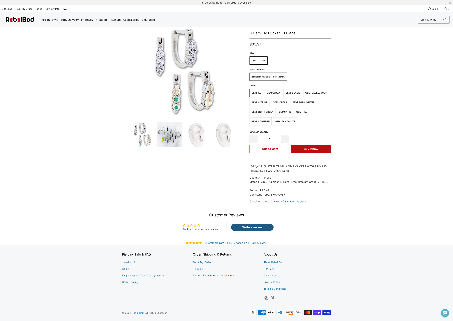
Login (435, 8)
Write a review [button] (252, 227)
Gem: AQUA (273, 92)
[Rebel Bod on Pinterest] (272, 298)
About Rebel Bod (273, 262)
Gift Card (7, 8)
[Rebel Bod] (20, 19)
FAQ (65, 8)
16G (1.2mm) (258, 60)
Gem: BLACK (292, 92)
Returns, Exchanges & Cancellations (213, 275)
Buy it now (311, 149)
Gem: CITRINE (259, 102)
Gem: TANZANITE (285, 121)
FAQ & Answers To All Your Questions (143, 275)
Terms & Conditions (275, 288)
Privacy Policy (272, 281)
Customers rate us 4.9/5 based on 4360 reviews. (235, 243)
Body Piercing (130, 281)
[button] (445, 313)
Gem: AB (256, 92)
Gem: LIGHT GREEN (262, 111)
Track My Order (23, 8)
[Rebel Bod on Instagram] (266, 298)
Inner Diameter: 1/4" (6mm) (268, 76)
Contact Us (270, 275)
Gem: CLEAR (280, 102)
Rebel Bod (138, 312)
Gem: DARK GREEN (303, 102)
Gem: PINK (285, 111)
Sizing (39, 8)
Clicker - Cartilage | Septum (288, 201)
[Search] (445, 20)
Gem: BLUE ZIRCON (316, 92)
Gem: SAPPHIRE (260, 121)
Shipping (198, 268)
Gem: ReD (301, 111)
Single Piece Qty (259, 131)
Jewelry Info (52, 8)
